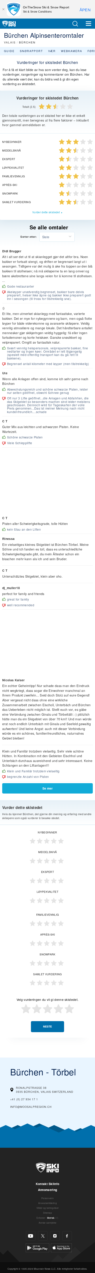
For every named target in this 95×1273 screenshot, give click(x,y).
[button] (75, 23)
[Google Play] (37, 1247)
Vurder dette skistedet (46, 212)
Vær (52, 51)
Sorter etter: (28, 236)
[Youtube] (30, 1236)
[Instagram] (55, 1236)
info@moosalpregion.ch (31, 1106)
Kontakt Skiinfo (47, 1184)
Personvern (47, 1198)
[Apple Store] (61, 1247)
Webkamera (71, 51)
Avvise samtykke (48, 1222)
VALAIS (10, 42)
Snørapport (31, 51)
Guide (9, 51)
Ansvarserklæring (47, 1203)
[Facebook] (67, 1236)
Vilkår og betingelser (47, 1207)
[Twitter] (43, 1236)
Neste (47, 1026)
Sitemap (47, 1212)
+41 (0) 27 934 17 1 (24, 1099)
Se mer (47, 788)
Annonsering (47, 1190)
